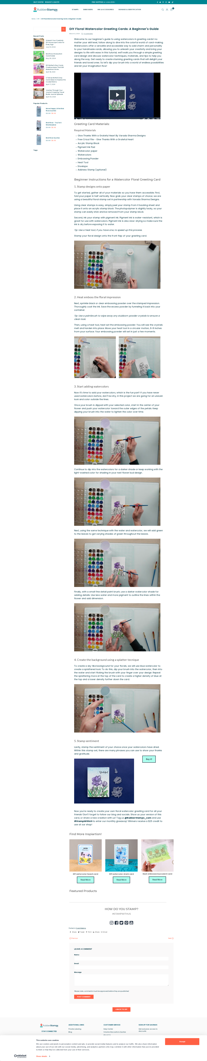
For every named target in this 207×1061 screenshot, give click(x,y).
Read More (85, 880)
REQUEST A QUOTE (52, 2)
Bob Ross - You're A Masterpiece (54, 124)
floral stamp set (102, 199)
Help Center (108, 1029)
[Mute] (143, 119)
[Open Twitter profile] (121, 923)
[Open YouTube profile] (131, 923)
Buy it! (149, 759)
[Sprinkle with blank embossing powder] (92, 119)
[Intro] (85, 119)
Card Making (81, 928)
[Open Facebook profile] (116, 923)
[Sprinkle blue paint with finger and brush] (132, 119)
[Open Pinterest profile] (126, 923)
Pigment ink (126, 217)
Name (76, 955)
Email (76, 964)
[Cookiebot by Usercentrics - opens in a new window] (20, 1056)
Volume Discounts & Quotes (115, 1032)
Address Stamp (86, 169)
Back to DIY (121, 1009)
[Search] (163, 9)
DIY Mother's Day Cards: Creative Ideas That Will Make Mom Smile (55, 67)
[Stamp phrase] (134, 119)
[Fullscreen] (158, 119)
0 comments (88, 34)
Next (170, 938)
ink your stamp (92, 217)
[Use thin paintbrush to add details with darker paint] (110, 119)
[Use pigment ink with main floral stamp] (87, 119)
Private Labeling (75, 1029)
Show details (41, 1056)
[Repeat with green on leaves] (105, 119)
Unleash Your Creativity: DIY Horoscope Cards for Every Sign (55, 42)
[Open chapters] (153, 119)
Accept (182, 1042)
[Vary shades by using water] (103, 119)
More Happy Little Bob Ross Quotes (55, 109)
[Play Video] (76, 119)
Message (78, 972)
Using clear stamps (84, 205)
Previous (74, 938)
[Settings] (167, 9)
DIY (38, 19)
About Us (107, 1035)
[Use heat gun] (95, 119)
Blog (70, 1032)
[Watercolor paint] (99, 119)
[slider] (112, 119)
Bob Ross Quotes (53, 138)
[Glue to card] (136, 119)
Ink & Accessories (106, 9)
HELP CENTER (38, 2)
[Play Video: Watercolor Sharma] (117, 95)
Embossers (88, 9)
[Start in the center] (100, 119)
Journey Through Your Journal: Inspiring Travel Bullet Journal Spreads (55, 92)
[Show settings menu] (148, 119)
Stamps (75, 9)
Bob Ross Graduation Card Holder (54, 55)
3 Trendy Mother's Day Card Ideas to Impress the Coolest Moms (56, 80)
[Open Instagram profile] (111, 923)
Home (33, 19)
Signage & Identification (129, 9)
